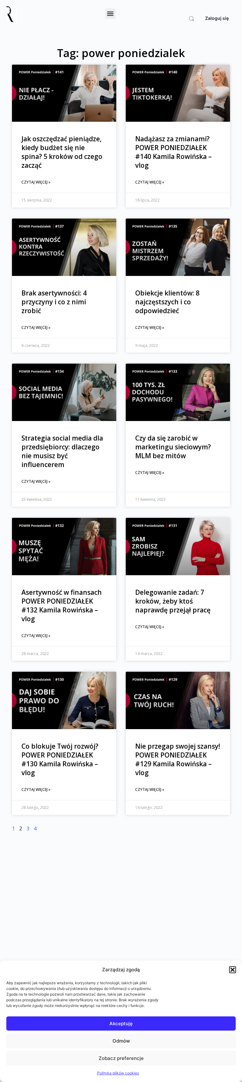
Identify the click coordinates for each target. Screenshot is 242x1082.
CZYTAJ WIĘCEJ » (35, 182)
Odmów (121, 1041)
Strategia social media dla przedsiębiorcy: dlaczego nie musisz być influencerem (62, 451)
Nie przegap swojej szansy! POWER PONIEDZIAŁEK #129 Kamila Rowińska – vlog (177, 759)
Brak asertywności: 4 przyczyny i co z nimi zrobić (54, 302)
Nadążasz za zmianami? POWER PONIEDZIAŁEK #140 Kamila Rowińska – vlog (173, 152)
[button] (232, 970)
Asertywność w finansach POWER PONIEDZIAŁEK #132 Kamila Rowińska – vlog (61, 605)
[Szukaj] (191, 18)
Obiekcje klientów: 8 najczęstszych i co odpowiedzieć (167, 302)
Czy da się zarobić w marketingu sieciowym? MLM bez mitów (173, 447)
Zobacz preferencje (121, 1058)
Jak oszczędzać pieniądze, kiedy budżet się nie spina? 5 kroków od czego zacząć (61, 152)
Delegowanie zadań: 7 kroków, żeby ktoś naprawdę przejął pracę (172, 601)
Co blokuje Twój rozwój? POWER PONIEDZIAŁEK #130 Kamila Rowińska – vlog (59, 759)
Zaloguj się (217, 18)
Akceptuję (121, 1023)
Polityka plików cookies (118, 1073)
